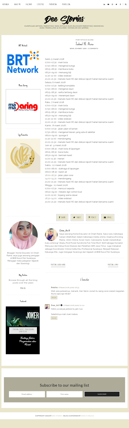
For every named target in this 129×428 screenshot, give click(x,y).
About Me (17, 4)
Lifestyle (40, 4)
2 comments (93, 48)
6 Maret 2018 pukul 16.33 (69, 287)
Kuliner (29, 4)
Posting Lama (113, 264)
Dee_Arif (55, 305)
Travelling (66, 4)
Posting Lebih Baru (58, 264)
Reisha (54, 287)
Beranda (6, 4)
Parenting (53, 4)
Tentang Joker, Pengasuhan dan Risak (23, 330)
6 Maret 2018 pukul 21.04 (73, 305)
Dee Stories (57, 416)
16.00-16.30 (51, 175)
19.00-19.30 (51, 178)
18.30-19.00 (51, 198)
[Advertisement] (23, 196)
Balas (54, 297)
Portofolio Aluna (85, 40)
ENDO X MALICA (87, 416)
